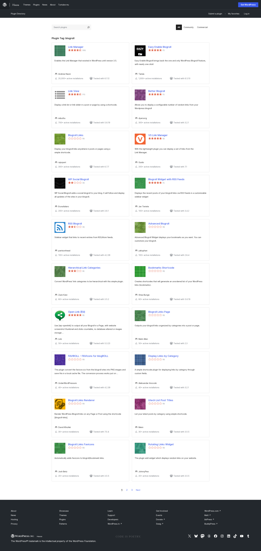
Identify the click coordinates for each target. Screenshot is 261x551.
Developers (113, 519)
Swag (159, 524)
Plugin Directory (18, 13)
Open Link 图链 (76, 311)
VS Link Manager (158, 135)
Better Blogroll (156, 91)
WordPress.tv (115, 524)
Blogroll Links (75, 135)
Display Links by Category (163, 356)
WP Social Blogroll (78, 179)
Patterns (63, 524)
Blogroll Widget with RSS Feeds (166, 179)
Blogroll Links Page (159, 311)
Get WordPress (248, 5)
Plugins (62, 519)
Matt (207, 515)
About (13, 511)
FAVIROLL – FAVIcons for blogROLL (88, 356)
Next (138, 490)
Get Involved (162, 511)
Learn (110, 511)
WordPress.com (212, 511)
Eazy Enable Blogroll (159, 46)
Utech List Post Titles (160, 400)
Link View (73, 91)
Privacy (14, 524)
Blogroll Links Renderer (81, 400)
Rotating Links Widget (161, 444)
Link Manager (75, 46)
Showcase (64, 511)
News (13, 515)
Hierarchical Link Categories (84, 267)
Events (159, 515)
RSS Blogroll (75, 223)
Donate (160, 519)
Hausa (39, 536)
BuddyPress (211, 524)
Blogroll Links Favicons (81, 444)
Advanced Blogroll (158, 223)
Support (111, 515)
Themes (63, 515)
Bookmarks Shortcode (161, 267)
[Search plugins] (88, 27)
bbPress (209, 519)
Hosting (14, 519)
